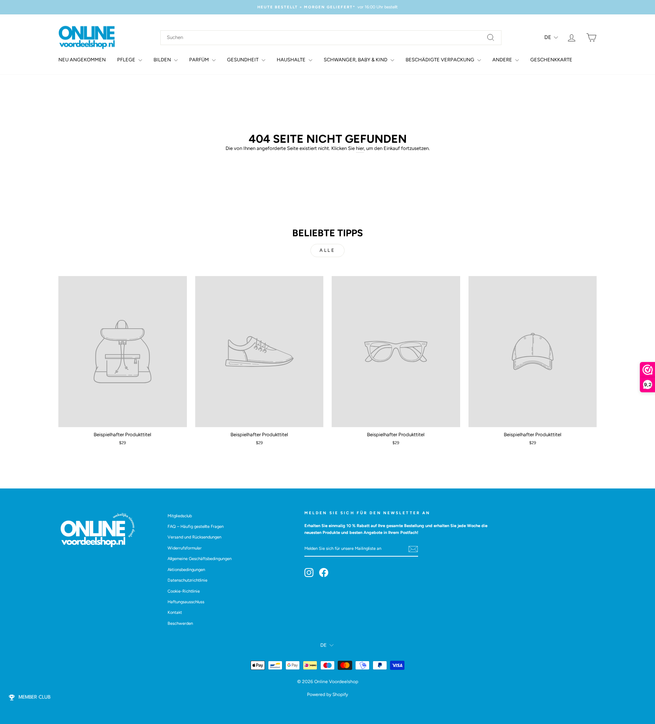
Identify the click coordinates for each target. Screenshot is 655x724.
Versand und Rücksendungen (194, 537)
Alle (327, 250)
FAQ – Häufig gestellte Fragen (196, 526)
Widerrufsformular (185, 548)
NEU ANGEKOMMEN (82, 59)
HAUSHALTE (292, 59)
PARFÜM (199, 59)
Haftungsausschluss (186, 601)
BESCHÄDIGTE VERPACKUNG (440, 59)
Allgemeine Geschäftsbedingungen (200, 558)
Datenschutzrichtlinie (187, 580)
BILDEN (163, 59)
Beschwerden (180, 623)
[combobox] (330, 37)
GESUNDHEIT (243, 59)
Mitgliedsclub (180, 515)
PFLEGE (126, 59)
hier (360, 148)
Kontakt (175, 612)
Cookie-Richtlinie (184, 591)
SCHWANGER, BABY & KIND (356, 59)
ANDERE (502, 59)
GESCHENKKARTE (551, 59)
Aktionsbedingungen (186, 569)
